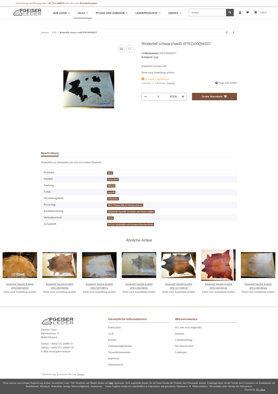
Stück (110, 218)
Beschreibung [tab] (50, 153)
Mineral (111, 186)
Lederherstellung (183, 339)
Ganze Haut (113, 179)
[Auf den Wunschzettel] (129, 48)
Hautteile (179, 333)
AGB (111, 333)
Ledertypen (181, 352)
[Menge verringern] (145, 96)
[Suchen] (230, 12)
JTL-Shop (260, 390)
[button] (240, 12)
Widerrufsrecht (115, 364)
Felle (156, 57)
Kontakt (112, 339)
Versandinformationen (119, 352)
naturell (111, 192)
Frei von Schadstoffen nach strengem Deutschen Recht (130, 224)
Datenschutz (114, 327)
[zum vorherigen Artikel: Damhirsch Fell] (226, 32)
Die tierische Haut (184, 346)
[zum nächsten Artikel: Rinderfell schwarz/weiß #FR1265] (233, 32)
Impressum (113, 358)
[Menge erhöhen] (183, 96)
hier (111, 383)
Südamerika (113, 199)
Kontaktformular (88, 3)
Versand (80, 374)
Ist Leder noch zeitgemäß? (188, 327)
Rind (110, 173)
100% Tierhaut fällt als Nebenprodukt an (125, 205)
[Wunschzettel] (247, 12)
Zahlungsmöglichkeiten (120, 346)
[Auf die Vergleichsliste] (121, 48)
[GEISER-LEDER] (27, 12)
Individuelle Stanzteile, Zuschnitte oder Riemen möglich (131, 212)
